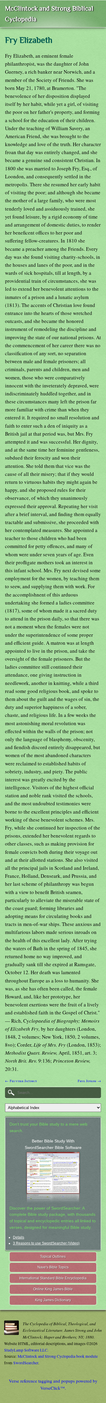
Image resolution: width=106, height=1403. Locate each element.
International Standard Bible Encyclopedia (53, 1278)
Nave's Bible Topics (53, 1267)
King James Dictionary (53, 1300)
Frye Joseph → (89, 1080)
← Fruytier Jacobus (21, 1080)
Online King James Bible (53, 1289)
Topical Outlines (53, 1257)
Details (18, 1237)
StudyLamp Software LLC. (26, 1350)
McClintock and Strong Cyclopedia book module (58, 1356)
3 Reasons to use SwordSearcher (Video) (46, 1243)
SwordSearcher (25, 1362)
